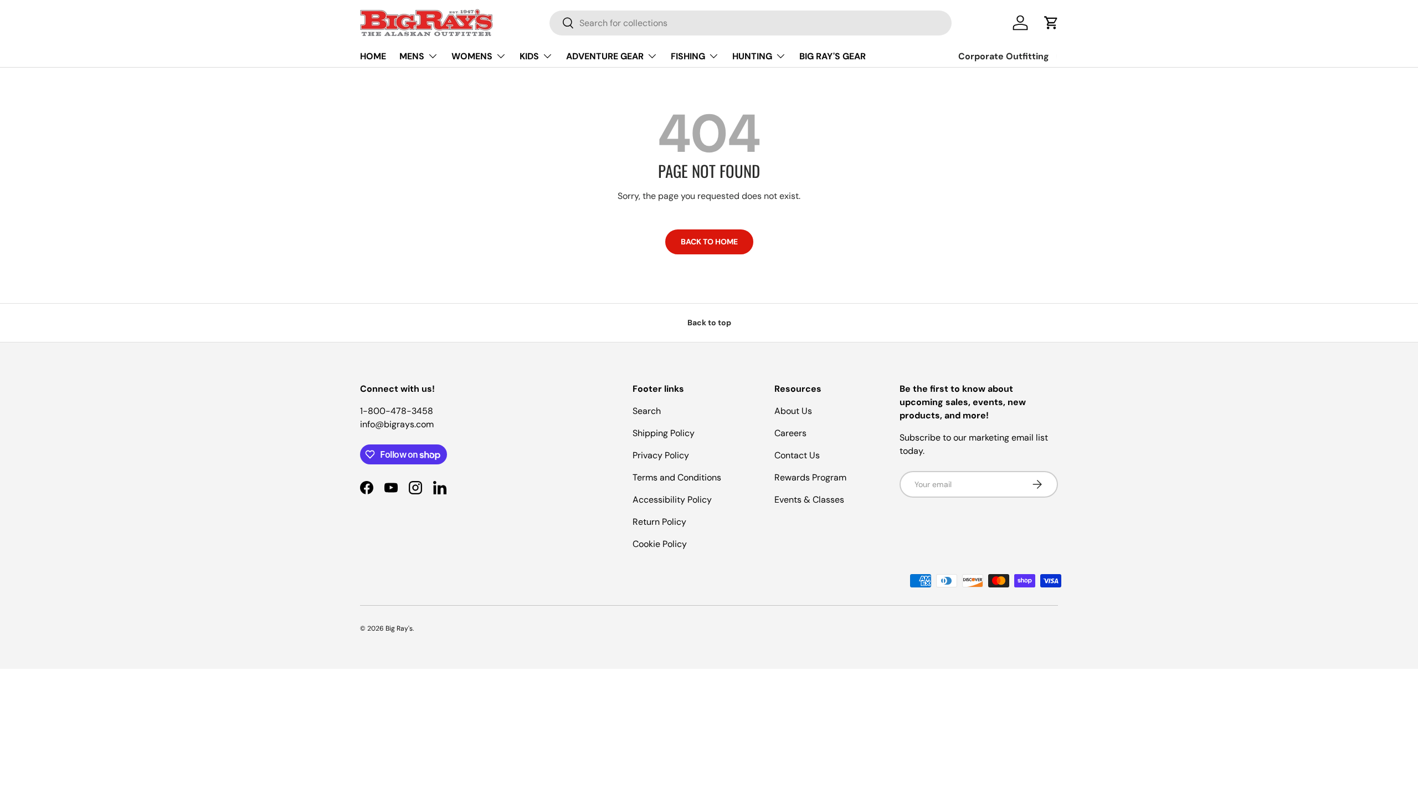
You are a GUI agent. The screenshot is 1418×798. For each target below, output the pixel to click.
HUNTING (752, 56)
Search (647, 411)
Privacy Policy (661, 455)
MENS (411, 56)
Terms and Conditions (677, 477)
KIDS (529, 56)
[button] (1051, 23)
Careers (790, 433)
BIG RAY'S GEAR (832, 56)
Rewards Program (810, 477)
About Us (793, 411)
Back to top (709, 323)
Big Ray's (399, 628)
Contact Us (797, 455)
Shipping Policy (664, 433)
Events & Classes (809, 499)
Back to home (709, 242)
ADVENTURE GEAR (605, 56)
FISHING (688, 56)
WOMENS (471, 56)
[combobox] (750, 23)
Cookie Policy (660, 544)
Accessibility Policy (672, 499)
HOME (373, 56)
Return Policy (659, 522)
